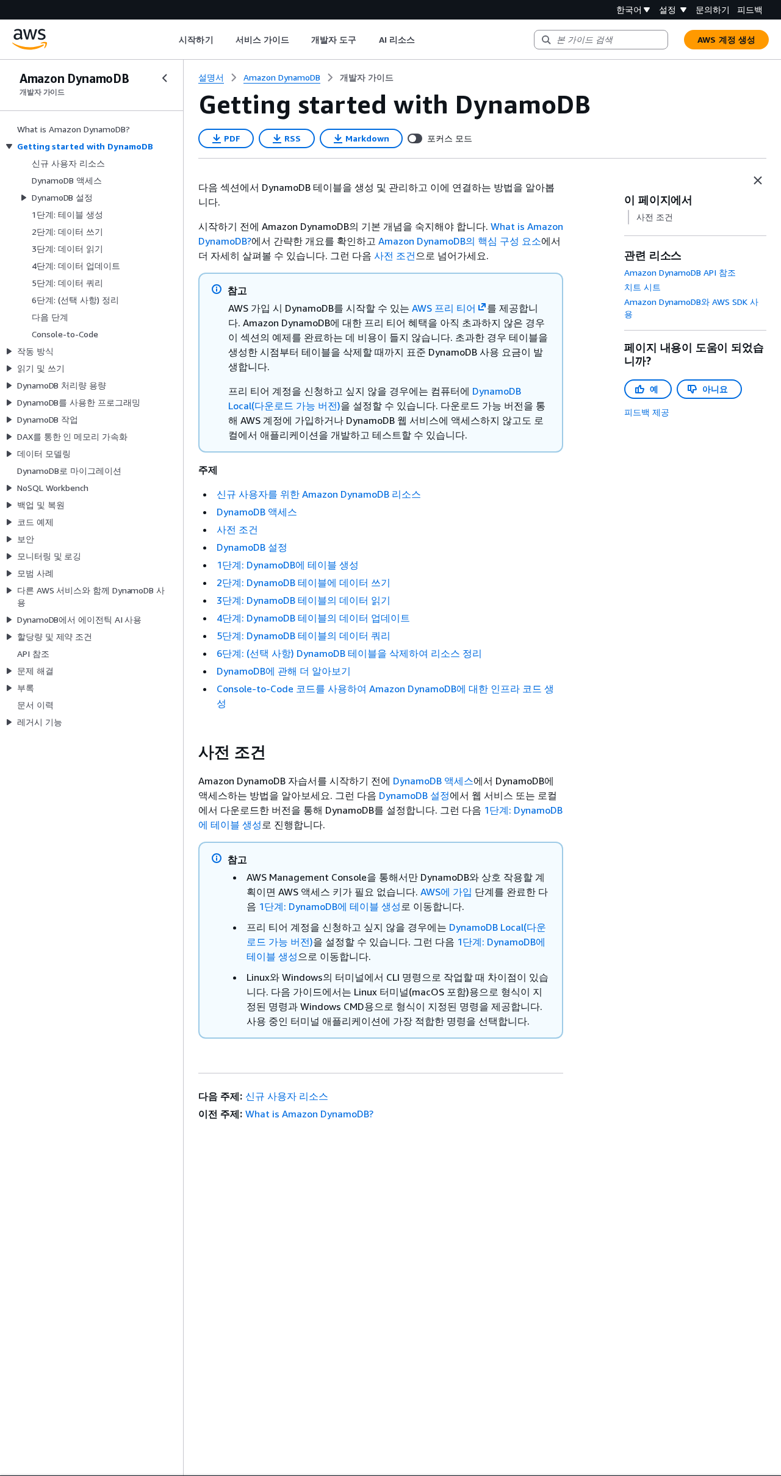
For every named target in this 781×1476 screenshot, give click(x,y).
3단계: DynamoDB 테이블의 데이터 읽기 (303, 600)
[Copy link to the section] (188, 752)
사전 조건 (395, 255)
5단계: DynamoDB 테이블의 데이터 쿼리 (303, 635)
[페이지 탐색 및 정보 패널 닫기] (757, 180)
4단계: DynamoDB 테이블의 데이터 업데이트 (313, 618)
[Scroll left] (170, 39)
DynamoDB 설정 (252, 547)
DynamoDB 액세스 (257, 512)
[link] (367, 77)
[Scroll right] (423, 39)
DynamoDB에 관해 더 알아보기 (284, 671)
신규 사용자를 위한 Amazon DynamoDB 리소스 (319, 494)
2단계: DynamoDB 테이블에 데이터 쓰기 (303, 582)
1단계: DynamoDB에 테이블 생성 (288, 565)
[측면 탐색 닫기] (164, 78)
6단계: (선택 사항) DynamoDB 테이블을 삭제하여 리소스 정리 (349, 653)
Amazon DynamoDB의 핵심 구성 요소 (459, 241)
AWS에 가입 (446, 892)
